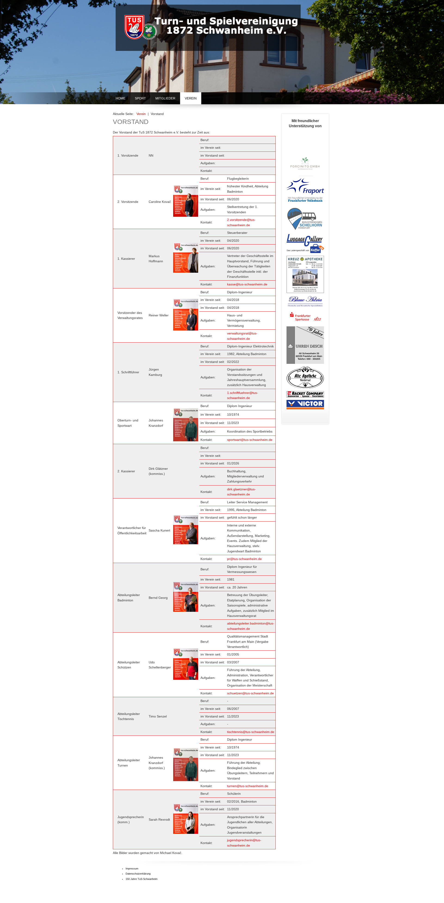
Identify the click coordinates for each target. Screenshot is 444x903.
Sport (140, 98)
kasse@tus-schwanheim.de (247, 284)
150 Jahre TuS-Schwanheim (141, 879)
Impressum (132, 868)
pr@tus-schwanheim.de (244, 559)
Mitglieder (165, 98)
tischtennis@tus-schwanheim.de (250, 732)
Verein (191, 98)
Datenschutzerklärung (138, 873)
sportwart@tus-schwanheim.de (249, 440)
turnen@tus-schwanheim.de (247, 786)
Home (120, 98)
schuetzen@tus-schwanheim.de (250, 693)
